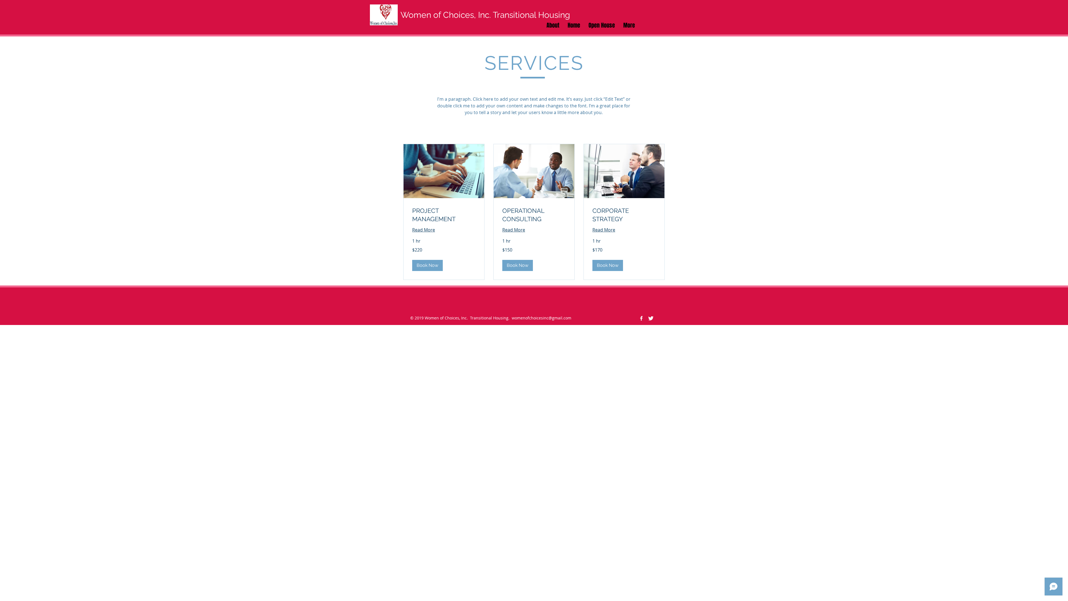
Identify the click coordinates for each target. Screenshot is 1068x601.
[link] (444, 215)
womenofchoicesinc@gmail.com (541, 318)
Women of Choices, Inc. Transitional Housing (485, 15)
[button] (427, 265)
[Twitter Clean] (651, 318)
